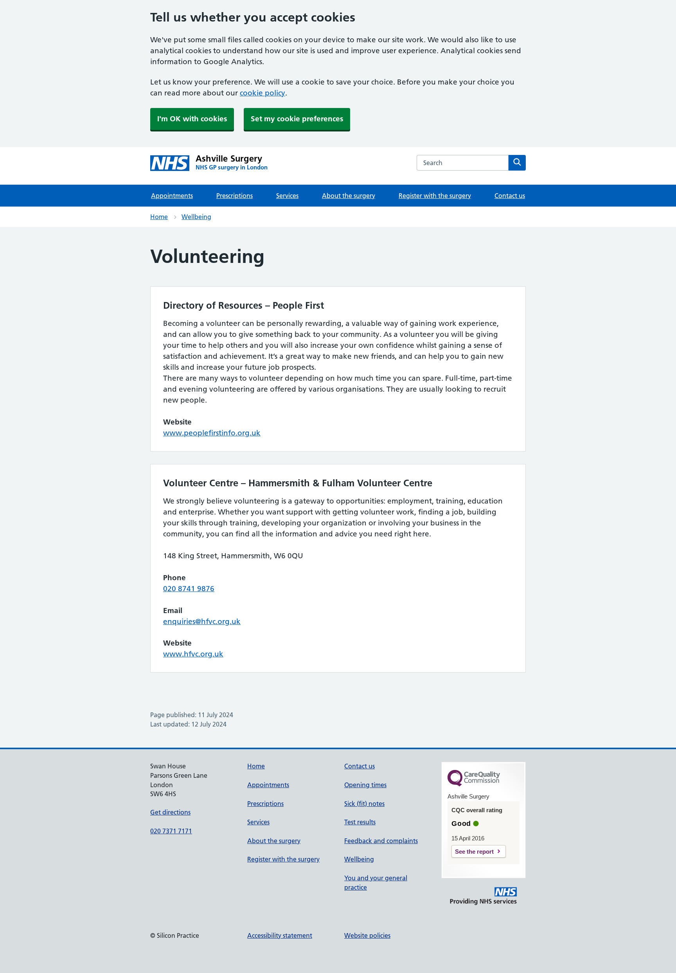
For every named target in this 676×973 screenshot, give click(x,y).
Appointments (172, 196)
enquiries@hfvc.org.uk (202, 621)
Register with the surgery (435, 196)
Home (159, 217)
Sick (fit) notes (364, 804)
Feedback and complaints (381, 841)
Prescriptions (234, 196)
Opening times (365, 785)
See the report (474, 851)
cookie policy (262, 92)
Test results (360, 822)
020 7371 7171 (171, 831)
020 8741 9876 (188, 588)
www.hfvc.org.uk (193, 653)
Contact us (509, 196)
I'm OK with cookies (192, 118)
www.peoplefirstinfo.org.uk (212, 432)
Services (287, 196)
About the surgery (348, 196)
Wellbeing (196, 217)
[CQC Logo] (474, 784)
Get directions (170, 812)
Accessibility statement (279, 935)
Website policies (367, 935)
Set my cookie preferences (297, 118)
